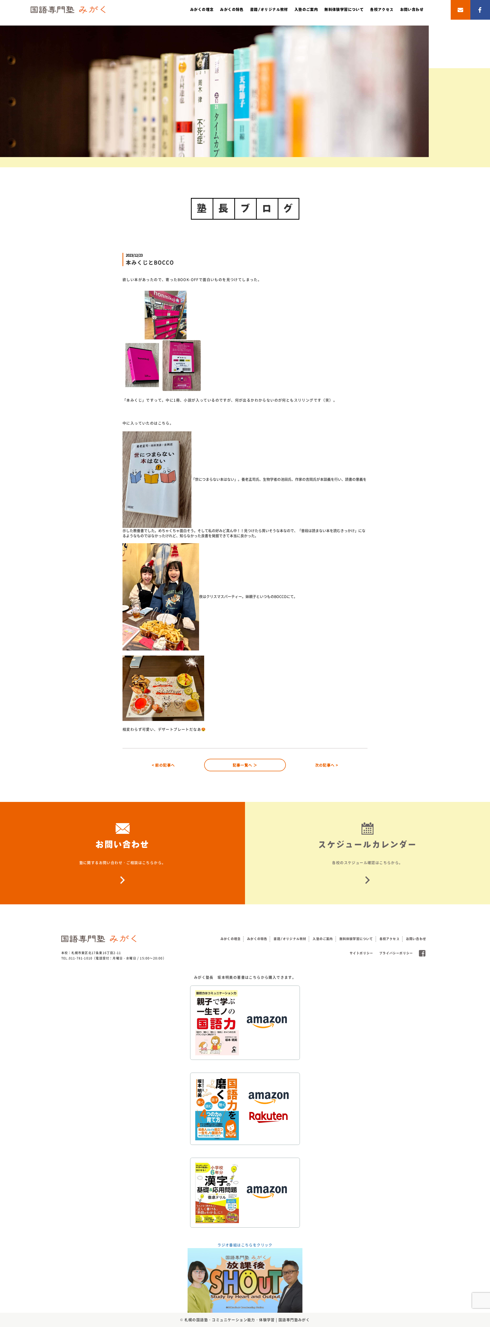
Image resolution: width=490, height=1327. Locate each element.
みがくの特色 (231, 9)
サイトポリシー (361, 953)
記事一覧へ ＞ (245, 764)
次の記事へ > (326, 764)
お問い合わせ (412, 9)
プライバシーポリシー (396, 953)
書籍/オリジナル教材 (269, 9)
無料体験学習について (344, 9)
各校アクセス (382, 9)
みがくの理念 (202, 9)
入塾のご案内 (306, 9)
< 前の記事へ (163, 764)
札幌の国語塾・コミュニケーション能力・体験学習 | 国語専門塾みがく (247, 1319)
